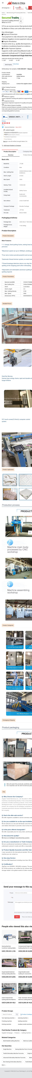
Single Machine (7, 1049)
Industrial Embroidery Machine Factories (14, 1057)
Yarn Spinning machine (8, 1018)
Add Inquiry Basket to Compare (12, 145)
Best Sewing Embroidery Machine (12, 1062)
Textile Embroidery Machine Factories (13, 1053)
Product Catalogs (27, 1014)
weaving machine (23, 1018)
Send (17, 917)
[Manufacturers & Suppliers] (16, 3)
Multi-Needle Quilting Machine (11, 1041)
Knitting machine (6, 1024)
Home (3, 12)
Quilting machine (22, 1021)
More (3, 1065)
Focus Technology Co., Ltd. (22, 1071)
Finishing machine (7, 1021)
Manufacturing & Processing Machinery (16, 12)
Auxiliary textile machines (25, 1024)
